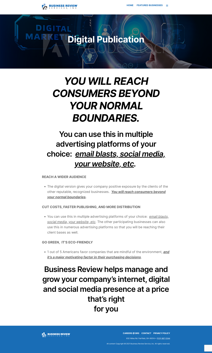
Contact (146, 333)
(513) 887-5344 (163, 338)
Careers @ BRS (131, 333)
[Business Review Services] (60, 9)
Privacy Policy (161, 333)
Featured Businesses (150, 5)
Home (130, 5)
